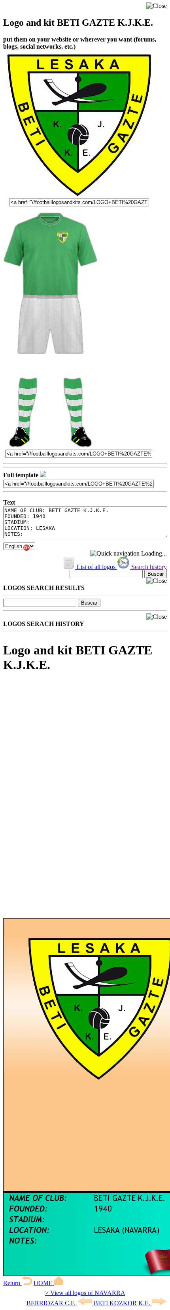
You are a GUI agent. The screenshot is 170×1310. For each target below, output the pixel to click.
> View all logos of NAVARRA (85, 1292)
